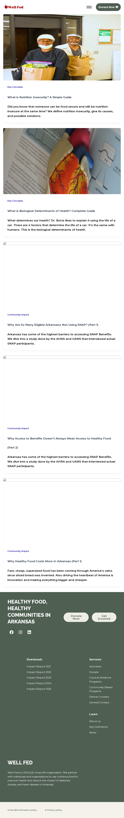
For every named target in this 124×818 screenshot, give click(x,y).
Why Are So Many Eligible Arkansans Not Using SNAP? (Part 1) (52, 324)
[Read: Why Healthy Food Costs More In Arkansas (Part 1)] (62, 511)
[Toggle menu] (89, 7)
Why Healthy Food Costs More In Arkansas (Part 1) (44, 561)
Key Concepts (15, 87)
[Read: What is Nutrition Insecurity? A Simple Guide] (62, 47)
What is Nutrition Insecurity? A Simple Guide (39, 97)
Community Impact (18, 314)
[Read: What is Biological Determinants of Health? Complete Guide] (62, 160)
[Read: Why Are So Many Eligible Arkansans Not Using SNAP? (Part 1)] (62, 274)
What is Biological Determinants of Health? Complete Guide (51, 211)
